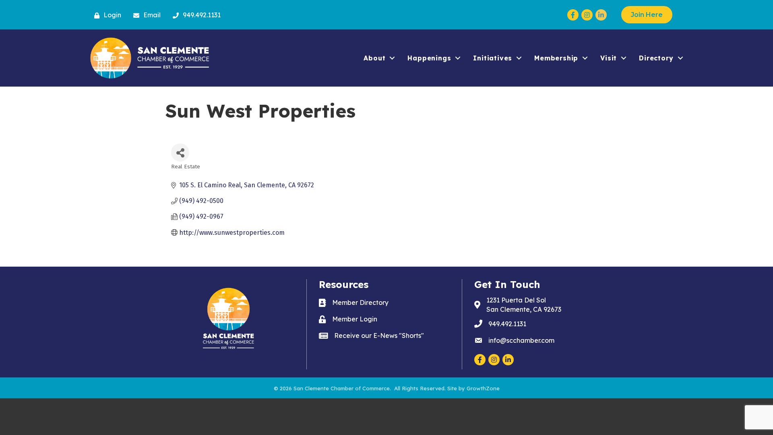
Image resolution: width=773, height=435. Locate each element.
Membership (556, 58)
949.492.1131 (507, 324)
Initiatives (492, 58)
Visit (608, 58)
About (374, 58)
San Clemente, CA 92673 (523, 304)
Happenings (429, 58)
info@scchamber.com (521, 340)
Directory (656, 58)
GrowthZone (483, 388)
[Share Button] (180, 152)
